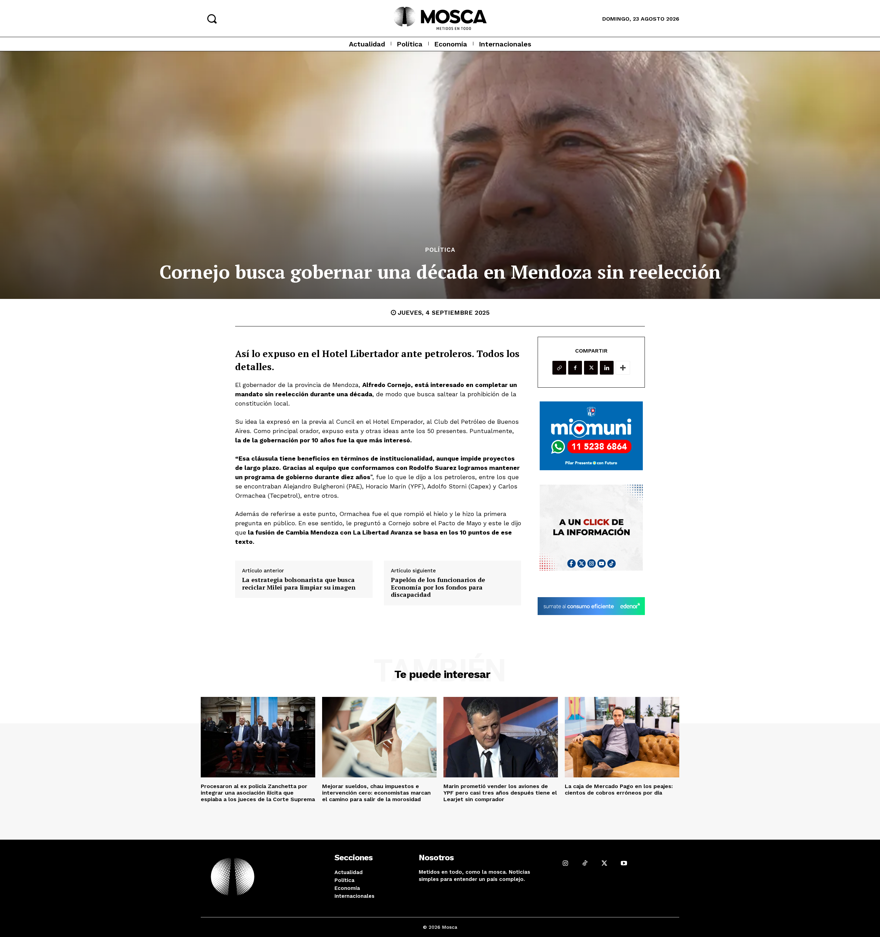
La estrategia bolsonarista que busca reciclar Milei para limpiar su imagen (298, 583)
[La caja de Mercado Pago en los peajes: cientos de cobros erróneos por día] (622, 737)
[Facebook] (575, 368)
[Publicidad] (591, 435)
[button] (212, 19)
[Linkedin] (607, 368)
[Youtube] (624, 863)
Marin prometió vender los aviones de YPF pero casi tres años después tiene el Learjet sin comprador (500, 793)
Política (440, 250)
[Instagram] (565, 863)
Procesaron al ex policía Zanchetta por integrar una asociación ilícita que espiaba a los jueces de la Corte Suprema (258, 793)
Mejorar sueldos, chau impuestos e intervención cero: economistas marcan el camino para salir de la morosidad (376, 793)
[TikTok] (585, 863)
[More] (623, 368)
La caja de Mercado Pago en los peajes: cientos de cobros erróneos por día (619, 789)
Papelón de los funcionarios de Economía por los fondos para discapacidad (438, 587)
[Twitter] (591, 368)
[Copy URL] (559, 368)
